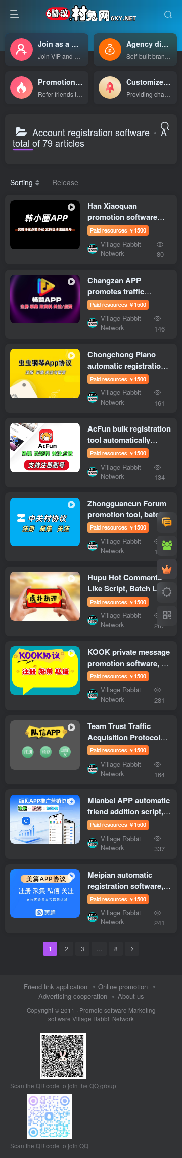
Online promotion (123, 986)
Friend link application (55, 986)
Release (65, 182)
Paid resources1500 (118, 230)
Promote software (103, 1010)
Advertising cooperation (72, 996)
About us (131, 996)
